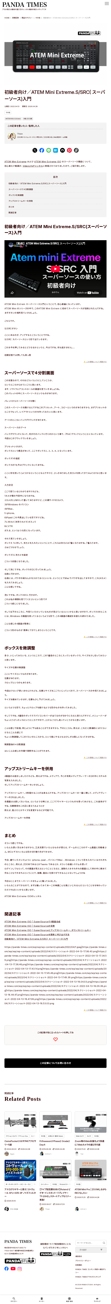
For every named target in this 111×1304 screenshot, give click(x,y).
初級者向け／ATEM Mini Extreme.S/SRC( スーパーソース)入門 (36, 939)
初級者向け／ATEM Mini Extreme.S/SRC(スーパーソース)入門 (37, 183)
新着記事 (15, 18)
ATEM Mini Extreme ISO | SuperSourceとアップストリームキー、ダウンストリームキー (47, 930)
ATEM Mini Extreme (15, 161)
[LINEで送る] (48, 150)
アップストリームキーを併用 (21, 201)
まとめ (11, 207)
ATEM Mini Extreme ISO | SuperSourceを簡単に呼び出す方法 (36, 934)
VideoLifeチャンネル (33, 166)
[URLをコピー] (76, 150)
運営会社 (78, 1256)
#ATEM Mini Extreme (13, 119)
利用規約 (78, 1265)
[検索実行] (103, 1243)
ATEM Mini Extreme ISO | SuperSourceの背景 (29, 926)
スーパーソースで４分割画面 (21, 189)
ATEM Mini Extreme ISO (47, 161)
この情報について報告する (95, 362)
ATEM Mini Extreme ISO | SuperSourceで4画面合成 (32, 921)
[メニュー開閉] (107, 3)
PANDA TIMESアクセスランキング (88, 1277)
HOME (6, 18)
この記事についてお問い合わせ (55, 1063)
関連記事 (13, 212)
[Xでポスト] (34, 150)
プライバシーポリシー (83, 1261)
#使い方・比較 (28, 119)
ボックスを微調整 (16, 195)
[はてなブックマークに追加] (55, 150)
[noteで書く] (62, 150)
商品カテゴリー (27, 18)
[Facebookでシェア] (41, 150)
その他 (37, 18)
